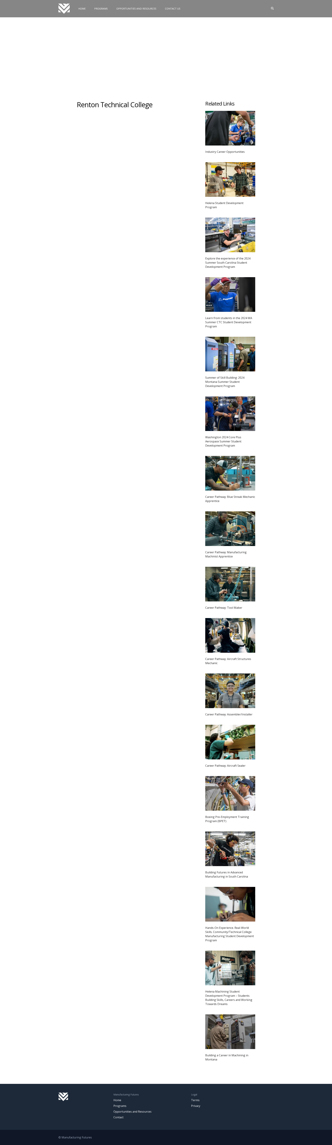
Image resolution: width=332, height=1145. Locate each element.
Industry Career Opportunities (225, 152)
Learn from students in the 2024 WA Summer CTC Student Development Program (228, 322)
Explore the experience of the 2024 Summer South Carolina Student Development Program (227, 263)
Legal (194, 1094)
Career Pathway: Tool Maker (223, 608)
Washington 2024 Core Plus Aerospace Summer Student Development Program (223, 441)
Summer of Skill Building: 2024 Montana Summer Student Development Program (224, 382)
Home (82, 8)
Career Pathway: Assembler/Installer (228, 714)
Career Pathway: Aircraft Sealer (225, 766)
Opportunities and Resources (136, 8)
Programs (101, 8)
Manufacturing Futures (126, 1094)
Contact (118, 1117)
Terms (195, 1100)
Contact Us (172, 8)
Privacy (195, 1106)
